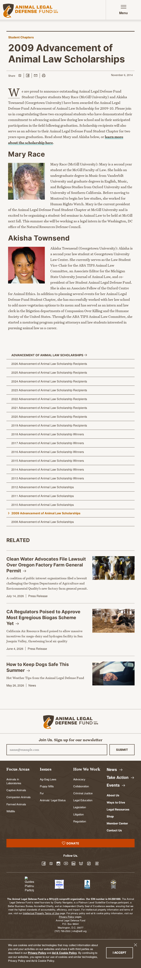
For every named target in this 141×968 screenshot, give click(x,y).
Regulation (79, 821)
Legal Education (82, 800)
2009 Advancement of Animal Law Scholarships (45, 513)
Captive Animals (16, 790)
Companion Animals (18, 797)
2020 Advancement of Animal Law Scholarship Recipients (49, 416)
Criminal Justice (83, 793)
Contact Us (114, 830)
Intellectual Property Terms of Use (41, 913)
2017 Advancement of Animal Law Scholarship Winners (47, 443)
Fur (42, 793)
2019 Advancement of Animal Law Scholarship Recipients (49, 425)
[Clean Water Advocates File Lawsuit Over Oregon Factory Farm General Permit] (113, 568)
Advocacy (79, 779)
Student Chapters (21, 37)
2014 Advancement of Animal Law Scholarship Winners (47, 469)
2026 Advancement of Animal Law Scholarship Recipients (49, 364)
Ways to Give (116, 802)
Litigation (78, 814)
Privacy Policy (37, 953)
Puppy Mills (47, 786)
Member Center (117, 823)
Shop (110, 816)
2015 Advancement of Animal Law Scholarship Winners (47, 460)
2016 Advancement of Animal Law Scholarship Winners (47, 452)
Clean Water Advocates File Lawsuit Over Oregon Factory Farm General (46, 564)
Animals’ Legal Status (53, 800)
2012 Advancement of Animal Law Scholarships (42, 487)
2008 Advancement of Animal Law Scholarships (42, 522)
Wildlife (10, 811)
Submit (122, 750)
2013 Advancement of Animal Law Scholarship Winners (47, 478)
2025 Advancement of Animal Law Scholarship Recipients (49, 372)
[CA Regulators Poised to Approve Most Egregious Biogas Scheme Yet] (113, 621)
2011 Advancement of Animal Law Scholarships (42, 496)
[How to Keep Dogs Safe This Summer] (113, 673)
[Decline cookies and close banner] (135, 945)
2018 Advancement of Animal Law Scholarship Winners (47, 434)
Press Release (38, 596)
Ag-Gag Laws (48, 779)
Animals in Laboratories (13, 781)
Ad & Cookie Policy (64, 953)
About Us (113, 795)
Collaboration (81, 786)
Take (118, 777)
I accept (123, 952)
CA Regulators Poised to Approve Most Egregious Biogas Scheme (43, 617)
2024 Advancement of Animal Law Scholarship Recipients (49, 381)
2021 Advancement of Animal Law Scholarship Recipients (49, 408)
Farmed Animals (16, 804)
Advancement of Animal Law (47, 355)
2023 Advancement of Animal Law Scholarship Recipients (49, 390)
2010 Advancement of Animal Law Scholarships (42, 505)
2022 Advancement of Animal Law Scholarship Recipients (49, 399)
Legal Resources (118, 809)
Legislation (79, 807)
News (32, 685)
